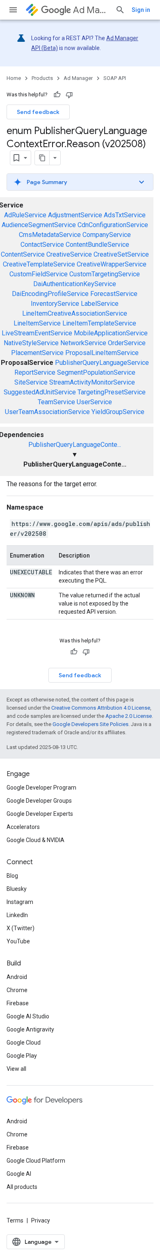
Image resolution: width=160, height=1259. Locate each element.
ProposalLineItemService (102, 353)
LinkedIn (17, 915)
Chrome (17, 990)
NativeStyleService (31, 343)
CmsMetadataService (50, 235)
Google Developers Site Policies (90, 724)
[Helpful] (57, 95)
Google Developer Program (41, 787)
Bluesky (17, 889)
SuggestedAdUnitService (40, 392)
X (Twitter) (20, 928)
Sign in (141, 10)
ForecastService (113, 294)
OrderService (127, 343)
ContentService (23, 254)
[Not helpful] (69, 95)
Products (42, 78)
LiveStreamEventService (37, 333)
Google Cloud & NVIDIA (35, 840)
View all (16, 1068)
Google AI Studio (28, 1016)
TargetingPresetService (112, 392)
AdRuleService (25, 215)
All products (22, 1187)
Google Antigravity (30, 1029)
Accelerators (23, 827)
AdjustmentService (75, 215)
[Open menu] (13, 10)
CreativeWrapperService (111, 264)
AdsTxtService (125, 215)
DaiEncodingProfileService (50, 294)
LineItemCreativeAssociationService (74, 313)
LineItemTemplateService (99, 323)
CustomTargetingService (104, 274)
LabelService (100, 303)
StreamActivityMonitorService (92, 382)
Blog (12, 875)
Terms (15, 1220)
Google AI (19, 1173)
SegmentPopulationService (96, 372)
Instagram (20, 902)
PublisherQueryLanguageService (102, 363)
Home (14, 78)
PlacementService (37, 353)
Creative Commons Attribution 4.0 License (100, 708)
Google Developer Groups (39, 800)
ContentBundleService (97, 244)
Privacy (40, 1220)
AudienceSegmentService (39, 225)
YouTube (18, 941)
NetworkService (83, 343)
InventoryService (55, 303)
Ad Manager (91, 10)
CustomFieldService (38, 274)
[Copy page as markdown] (42, 158)
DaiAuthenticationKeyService (74, 284)
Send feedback (38, 112)
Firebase (18, 1003)
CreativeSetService (121, 254)
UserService (94, 402)
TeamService (56, 402)
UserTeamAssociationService (47, 412)
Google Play (22, 1055)
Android (17, 977)
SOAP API (114, 78)
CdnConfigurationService (113, 225)
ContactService (42, 244)
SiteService (31, 382)
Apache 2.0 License (128, 716)
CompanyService (106, 235)
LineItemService (37, 323)
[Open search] (120, 10)
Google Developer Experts (40, 813)
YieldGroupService (117, 412)
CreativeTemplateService (39, 264)
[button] (80, 182)
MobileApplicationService (111, 333)
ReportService (34, 372)
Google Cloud (24, 1042)
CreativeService (69, 254)
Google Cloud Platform (36, 1160)
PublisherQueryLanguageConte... (74, 445)
